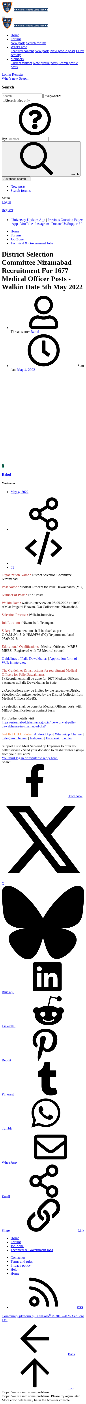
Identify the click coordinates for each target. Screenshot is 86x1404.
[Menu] (3, 16)
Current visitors (21, 63)
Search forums (36, 43)
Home (15, 35)
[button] (35, 134)
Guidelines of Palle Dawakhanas (24, 658)
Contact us (18, 1257)
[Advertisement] (43, 418)
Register (7, 210)
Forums (16, 39)
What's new (19, 47)
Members (17, 59)
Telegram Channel (14, 738)
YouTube (26, 224)
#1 (12, 567)
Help (14, 1269)
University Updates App (28, 220)
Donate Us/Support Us (67, 224)
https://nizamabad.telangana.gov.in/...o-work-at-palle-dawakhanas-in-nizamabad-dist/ (39, 724)
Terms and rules (22, 1261)
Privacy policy (21, 1265)
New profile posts (62, 51)
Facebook (53, 738)
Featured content (22, 51)
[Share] (44, 529)
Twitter (67, 738)
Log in (6, 202)
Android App (43, 734)
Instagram (42, 224)
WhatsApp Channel (68, 734)
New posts (18, 43)
